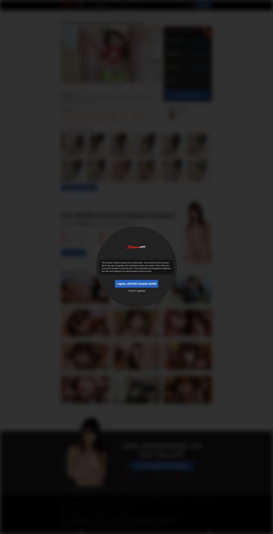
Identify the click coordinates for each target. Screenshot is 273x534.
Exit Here (141, 291)
